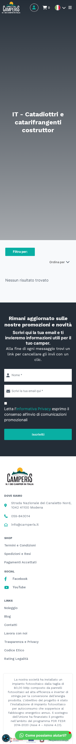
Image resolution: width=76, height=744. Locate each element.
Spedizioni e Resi (17, 554)
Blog (7, 616)
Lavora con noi (15, 633)
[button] (43, 735)
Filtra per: (20, 252)
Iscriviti (38, 434)
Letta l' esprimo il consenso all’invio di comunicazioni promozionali (36, 414)
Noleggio (11, 608)
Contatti (10, 625)
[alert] (6, 738)
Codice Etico (14, 650)
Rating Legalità (16, 659)
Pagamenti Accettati (20, 562)
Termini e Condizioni (20, 545)
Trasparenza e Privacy (21, 642)
